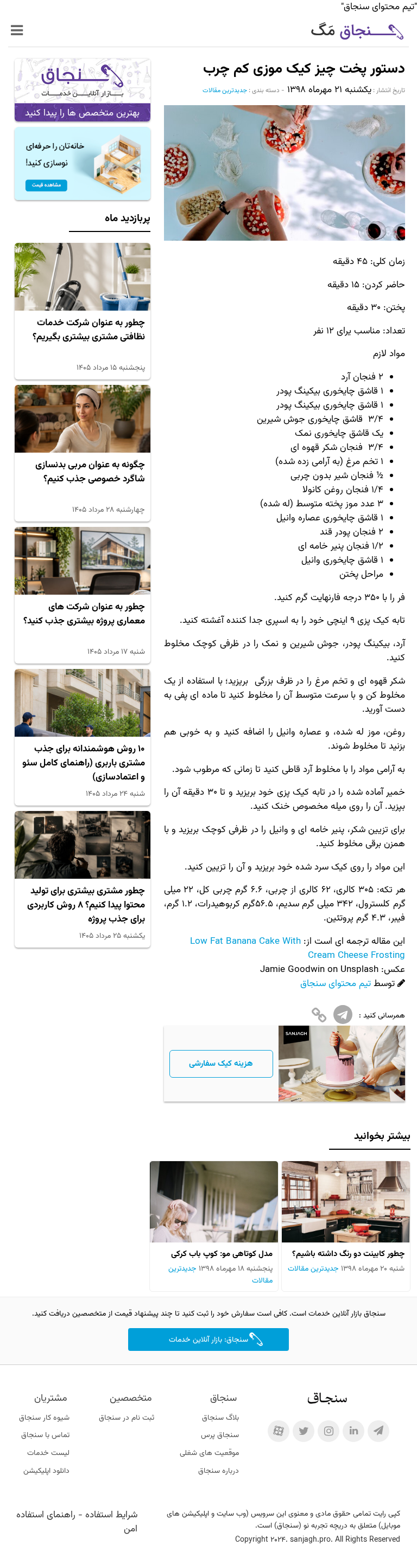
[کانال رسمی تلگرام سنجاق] (378, 1431)
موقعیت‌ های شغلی (209, 1453)
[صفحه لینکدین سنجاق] (353, 1431)
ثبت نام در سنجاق (126, 1418)
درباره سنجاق (218, 1471)
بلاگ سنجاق (220, 1418)
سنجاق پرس (220, 1435)
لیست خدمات (48, 1453)
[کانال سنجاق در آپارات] (278, 1431)
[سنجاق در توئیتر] (303, 1431)
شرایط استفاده (111, 1515)
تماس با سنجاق (45, 1435)
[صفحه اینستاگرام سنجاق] (328, 1431)
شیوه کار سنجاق (44, 1418)
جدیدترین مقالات (225, 90)
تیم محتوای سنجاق (335, 984)
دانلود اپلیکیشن (46, 1471)
